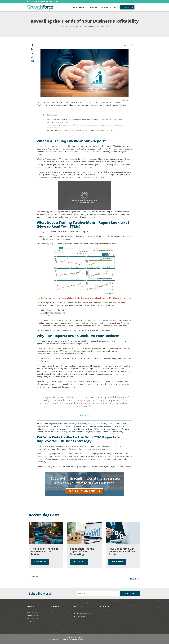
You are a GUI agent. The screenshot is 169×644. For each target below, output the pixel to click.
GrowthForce (69, 26)
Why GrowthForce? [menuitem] (108, 7)
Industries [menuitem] (93, 7)
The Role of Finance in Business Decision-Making (44, 551)
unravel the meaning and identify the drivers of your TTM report (76, 429)
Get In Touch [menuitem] (127, 7)
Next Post (135, 579)
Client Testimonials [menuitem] (79, 616)
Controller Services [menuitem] (32, 618)
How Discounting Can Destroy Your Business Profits (121, 551)
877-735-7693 (54, 2)
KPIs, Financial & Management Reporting (92, 26)
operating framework (100, 456)
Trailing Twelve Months (48, 159)
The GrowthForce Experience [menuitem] (82, 613)
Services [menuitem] (82, 7)
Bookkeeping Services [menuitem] (33, 612)
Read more (40, 561)
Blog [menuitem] (52, 612)
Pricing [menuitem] (74, 7)
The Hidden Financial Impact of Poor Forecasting (82, 551)
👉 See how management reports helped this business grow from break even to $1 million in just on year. (84, 298)
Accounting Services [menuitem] (32, 615)
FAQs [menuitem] (75, 619)
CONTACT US (103, 606)
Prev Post (33, 576)
